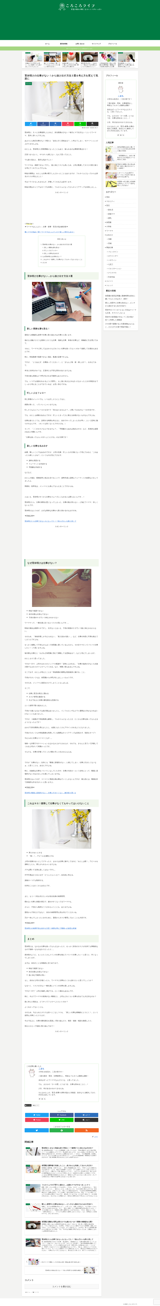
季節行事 (109, 247)
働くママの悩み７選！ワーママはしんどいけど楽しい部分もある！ (50, 232)
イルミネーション (114, 268)
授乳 (109, 218)
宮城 (109, 243)
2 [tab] (81, 69)
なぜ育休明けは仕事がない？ (52, 256)
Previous (23, 60)
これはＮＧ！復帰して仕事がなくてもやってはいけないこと (62, 259)
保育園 (108, 222)
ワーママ (28, 1105)
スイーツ (109, 281)
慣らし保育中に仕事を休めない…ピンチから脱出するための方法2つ (120, 304)
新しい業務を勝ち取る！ (52, 247)
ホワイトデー (113, 256)
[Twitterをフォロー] (39, 1099)
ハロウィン (112, 260)
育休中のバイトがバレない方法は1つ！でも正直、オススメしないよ (120, 311)
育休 (108, 197)
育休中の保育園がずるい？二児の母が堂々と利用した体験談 (119, 318)
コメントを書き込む (61, 1286)
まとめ (44, 262)
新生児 (110, 209)
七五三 (110, 264)
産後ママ (111, 214)
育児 (108, 205)
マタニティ (110, 201)
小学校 (108, 226)
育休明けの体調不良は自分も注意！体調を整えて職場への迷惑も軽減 (50, 928)
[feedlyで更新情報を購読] (42, 1099)
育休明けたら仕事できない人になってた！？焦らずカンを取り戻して (50, 521)
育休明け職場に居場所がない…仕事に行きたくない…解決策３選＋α (50, 792)
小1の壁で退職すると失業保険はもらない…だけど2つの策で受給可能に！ (119, 325)
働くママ (36, 1105)
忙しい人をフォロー (51, 250)
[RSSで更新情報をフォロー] (45, 1099)
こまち (41, 1068)
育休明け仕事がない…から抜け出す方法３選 (57, 244)
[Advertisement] (80, 27)
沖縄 (109, 239)
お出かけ (109, 235)
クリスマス (112, 272)
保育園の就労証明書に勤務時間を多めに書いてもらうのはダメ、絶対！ (120, 297)
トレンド (109, 285)
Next (137, 60)
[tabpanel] (34, 59)
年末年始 (111, 277)
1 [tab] (79, 69)
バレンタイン (113, 251)
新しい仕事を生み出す (51, 253)
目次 (59, 239)
